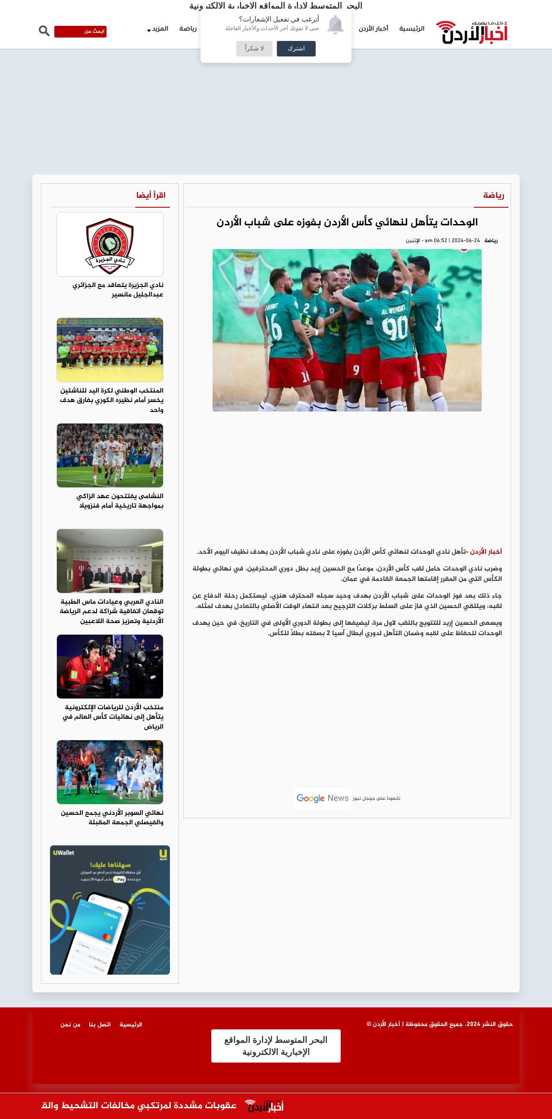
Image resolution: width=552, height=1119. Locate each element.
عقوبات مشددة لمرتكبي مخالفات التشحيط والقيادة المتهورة (127, 1106)
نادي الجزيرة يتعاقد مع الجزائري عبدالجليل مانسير (117, 290)
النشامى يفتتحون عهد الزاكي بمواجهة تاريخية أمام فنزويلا (119, 501)
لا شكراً (254, 49)
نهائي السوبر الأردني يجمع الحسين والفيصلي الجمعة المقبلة (112, 818)
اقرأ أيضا (151, 196)
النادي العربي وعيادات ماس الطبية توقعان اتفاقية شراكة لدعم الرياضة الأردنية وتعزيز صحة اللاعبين (111, 612)
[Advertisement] (276, 64)
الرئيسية (411, 29)
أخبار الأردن (373, 29)
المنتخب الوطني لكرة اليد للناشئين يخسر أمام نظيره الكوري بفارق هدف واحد (111, 401)
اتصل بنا (100, 1025)
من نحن (70, 1025)
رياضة (188, 29)
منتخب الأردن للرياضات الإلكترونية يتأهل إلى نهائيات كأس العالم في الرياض (112, 717)
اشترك (296, 49)
